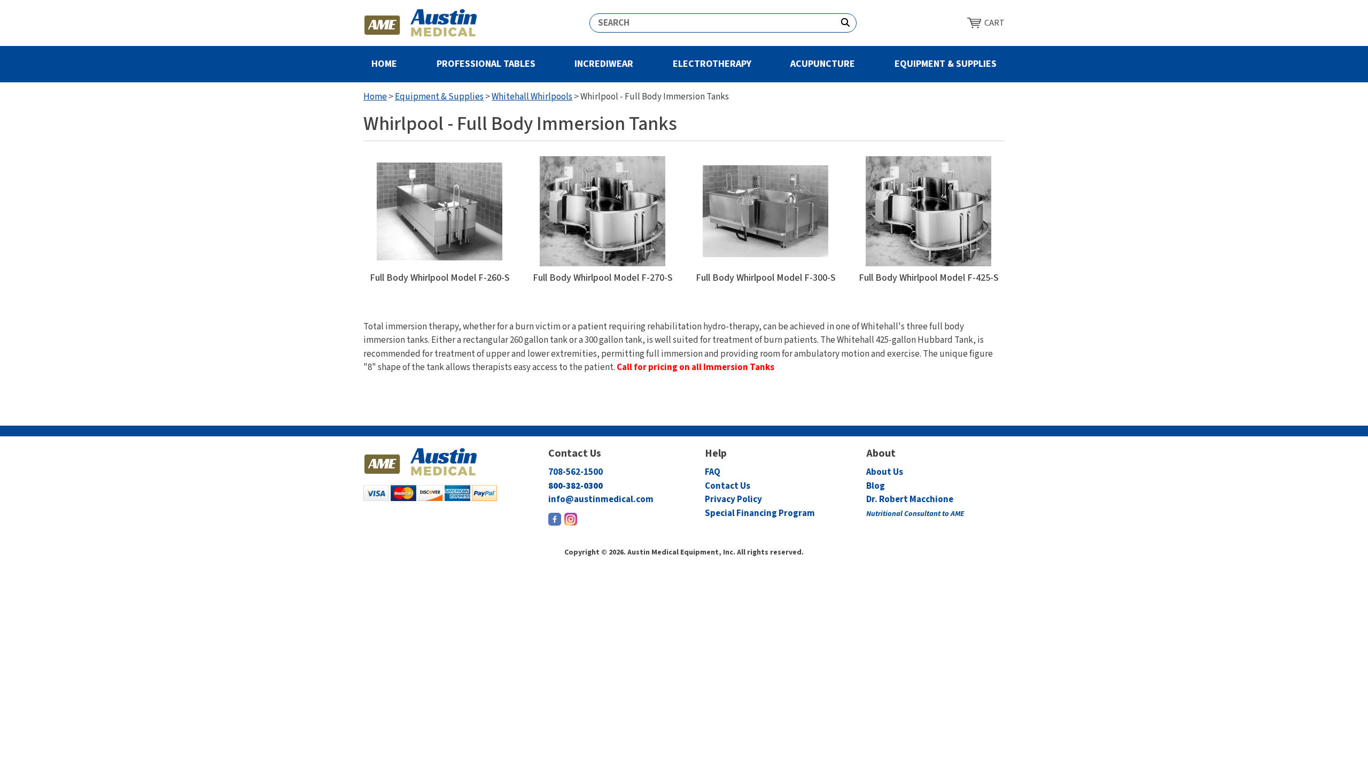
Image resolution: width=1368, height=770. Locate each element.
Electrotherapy (712, 64)
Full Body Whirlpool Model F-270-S (603, 278)
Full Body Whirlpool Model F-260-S (440, 278)
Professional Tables (486, 64)
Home (384, 64)
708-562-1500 (575, 472)
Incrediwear (603, 64)
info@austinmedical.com (601, 499)
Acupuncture (822, 64)
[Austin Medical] (420, 23)
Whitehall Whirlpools (532, 96)
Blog (875, 486)
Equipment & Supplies (946, 64)
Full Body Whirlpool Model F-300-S (766, 278)
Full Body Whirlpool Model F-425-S (929, 278)
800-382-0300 (575, 486)
